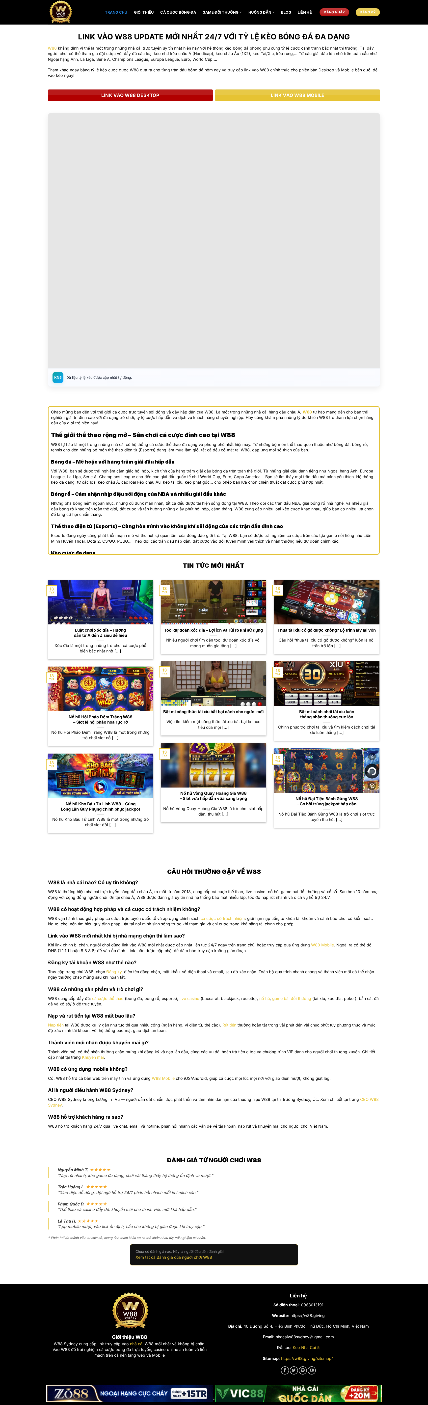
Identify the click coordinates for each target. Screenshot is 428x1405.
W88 (52, 48)
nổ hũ (264, 998)
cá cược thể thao (108, 998)
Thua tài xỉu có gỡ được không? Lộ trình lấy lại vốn (326, 630)
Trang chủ (116, 12)
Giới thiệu (144, 12)
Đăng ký (114, 971)
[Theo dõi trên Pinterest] (303, 1370)
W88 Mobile (322, 944)
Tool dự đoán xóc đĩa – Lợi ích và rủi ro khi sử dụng (213, 630)
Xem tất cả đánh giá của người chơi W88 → (176, 1257)
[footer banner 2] (298, 1393)
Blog (286, 12)
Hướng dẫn (259, 12)
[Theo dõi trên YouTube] (312, 1370)
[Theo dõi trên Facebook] (285, 1370)
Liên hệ (305, 12)
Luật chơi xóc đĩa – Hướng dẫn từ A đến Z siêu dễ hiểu (100, 633)
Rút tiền (229, 1025)
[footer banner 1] (129, 1393)
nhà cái (136, 1343)
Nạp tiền (56, 1025)
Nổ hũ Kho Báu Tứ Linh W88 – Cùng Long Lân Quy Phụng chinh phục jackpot (100, 806)
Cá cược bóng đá (178, 12)
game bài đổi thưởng (291, 998)
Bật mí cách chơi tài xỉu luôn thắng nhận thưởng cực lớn (326, 714)
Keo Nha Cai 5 (306, 1347)
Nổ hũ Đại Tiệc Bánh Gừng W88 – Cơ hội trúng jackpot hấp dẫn (326, 801)
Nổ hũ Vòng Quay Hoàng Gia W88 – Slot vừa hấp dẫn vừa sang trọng (213, 796)
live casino (189, 998)
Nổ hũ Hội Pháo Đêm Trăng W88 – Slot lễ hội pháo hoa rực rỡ (101, 719)
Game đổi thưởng (221, 12)
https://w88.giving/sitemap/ (307, 1358)
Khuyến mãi (93, 1057)
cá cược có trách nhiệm (223, 918)
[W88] (73, 12)
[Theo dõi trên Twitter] (294, 1370)
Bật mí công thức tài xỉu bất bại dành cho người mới (213, 711)
